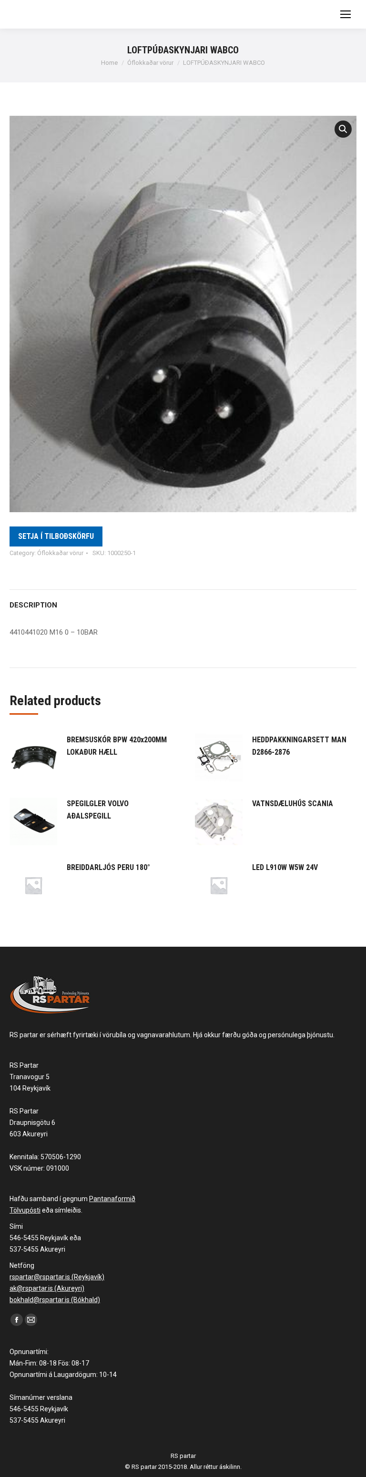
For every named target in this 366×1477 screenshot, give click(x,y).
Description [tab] (33, 605)
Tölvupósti (25, 1210)
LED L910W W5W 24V (285, 867)
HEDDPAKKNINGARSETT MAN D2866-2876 (299, 746)
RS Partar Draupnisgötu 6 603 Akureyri (32, 1122)
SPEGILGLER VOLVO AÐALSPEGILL (98, 809)
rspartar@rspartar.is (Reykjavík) (57, 1277)
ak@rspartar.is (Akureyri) (47, 1288)
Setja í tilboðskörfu (56, 536)
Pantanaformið (112, 1199)
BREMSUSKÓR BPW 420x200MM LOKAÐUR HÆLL (117, 746)
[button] (343, 129)
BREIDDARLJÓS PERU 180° (108, 867)
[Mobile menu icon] (345, 14)
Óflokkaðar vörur (60, 552)
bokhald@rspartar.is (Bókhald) (55, 1300)
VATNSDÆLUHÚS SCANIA (292, 803)
